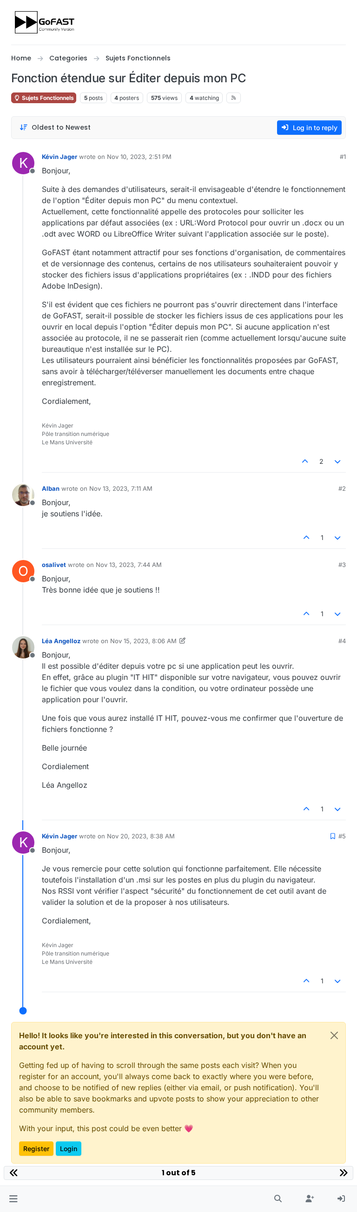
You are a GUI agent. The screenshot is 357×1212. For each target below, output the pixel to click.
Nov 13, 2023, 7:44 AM (129, 564)
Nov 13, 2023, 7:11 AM (120, 488)
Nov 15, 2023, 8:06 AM (143, 641)
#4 (342, 641)
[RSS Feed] (233, 97)
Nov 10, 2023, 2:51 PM (139, 156)
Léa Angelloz (61, 641)
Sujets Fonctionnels (47, 97)
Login (68, 1149)
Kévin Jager (59, 156)
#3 (342, 564)
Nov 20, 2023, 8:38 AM (141, 836)
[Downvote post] (338, 461)
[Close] (334, 1035)
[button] (13, 1199)
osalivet (54, 564)
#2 (342, 488)
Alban (51, 488)
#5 (342, 836)
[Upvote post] (305, 461)
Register (36, 1149)
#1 (343, 156)
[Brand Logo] (45, 22)
